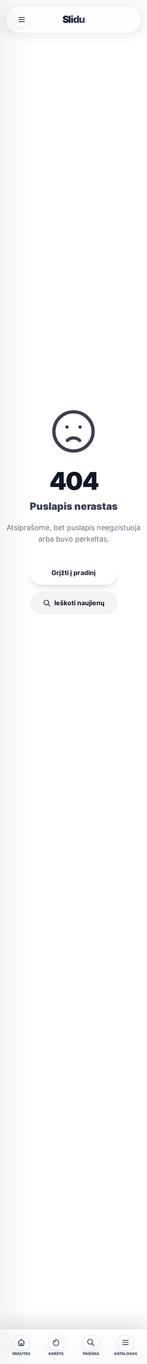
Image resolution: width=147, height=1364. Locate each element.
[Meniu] (21, 19)
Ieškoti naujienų (79, 603)
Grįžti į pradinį (73, 573)
